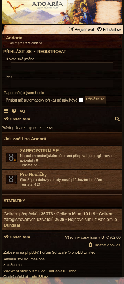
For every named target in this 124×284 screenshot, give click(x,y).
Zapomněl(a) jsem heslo (24, 93)
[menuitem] (110, 29)
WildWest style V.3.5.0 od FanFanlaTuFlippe (39, 270)
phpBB (30, 252)
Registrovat (51, 52)
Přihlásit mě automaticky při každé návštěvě (41, 100)
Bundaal (12, 225)
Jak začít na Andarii (25, 138)
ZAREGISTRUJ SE (39, 150)
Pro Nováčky (33, 174)
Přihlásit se (17, 52)
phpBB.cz (40, 276)
